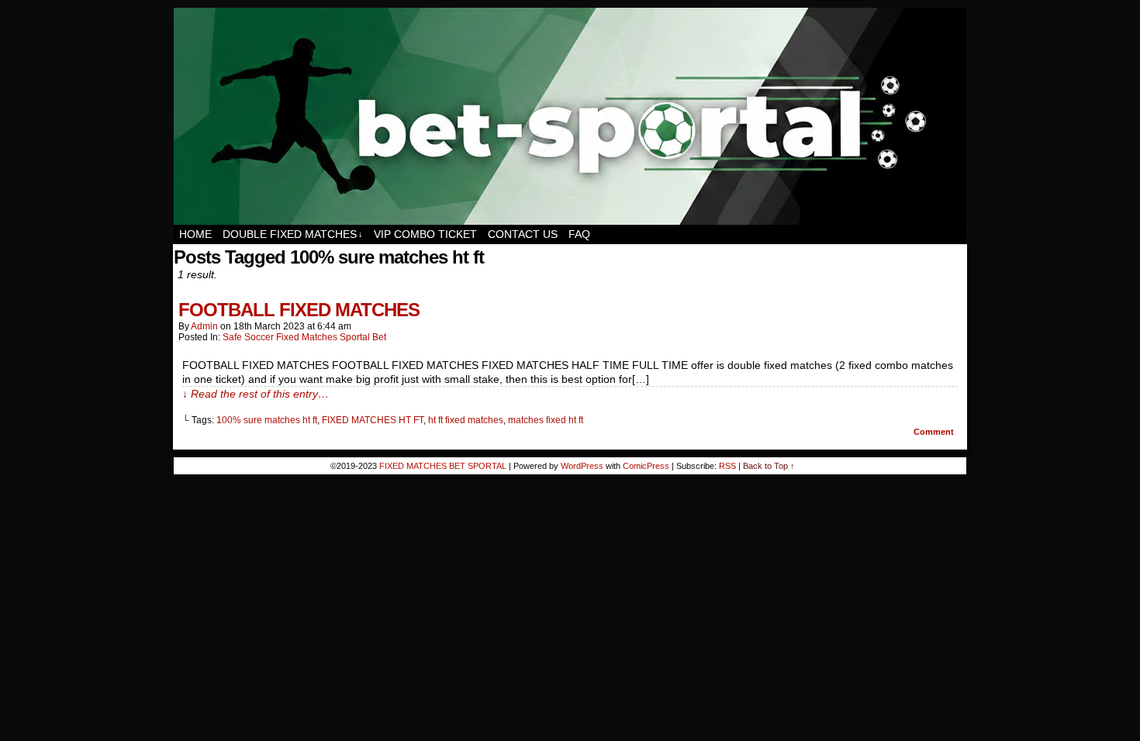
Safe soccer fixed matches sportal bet (304, 337)
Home (195, 234)
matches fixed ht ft (545, 420)
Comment (935, 431)
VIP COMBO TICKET (425, 234)
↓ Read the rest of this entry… (255, 394)
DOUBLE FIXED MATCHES (293, 234)
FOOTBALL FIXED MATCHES (299, 309)
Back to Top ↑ (769, 465)
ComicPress (646, 465)
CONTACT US (523, 234)
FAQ (579, 234)
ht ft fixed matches (465, 420)
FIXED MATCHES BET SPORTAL (571, 116)
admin (204, 326)
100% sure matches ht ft (266, 420)
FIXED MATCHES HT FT (372, 420)
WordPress (582, 465)
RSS (727, 465)
